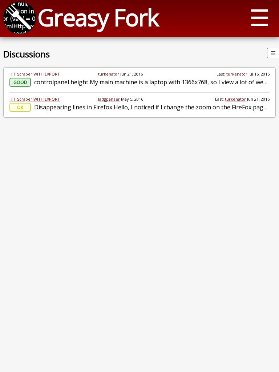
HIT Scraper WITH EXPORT (34, 74)
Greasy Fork (97, 17)
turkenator (108, 74)
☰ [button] (259, 17)
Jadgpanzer (109, 99)
